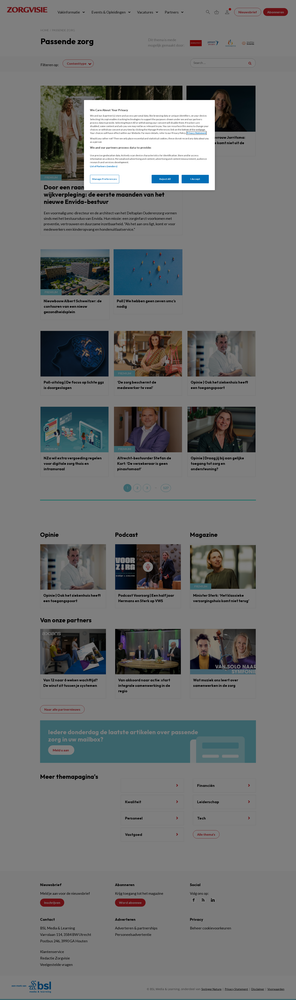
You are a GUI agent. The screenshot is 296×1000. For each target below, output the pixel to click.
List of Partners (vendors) (103, 166)
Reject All (165, 179)
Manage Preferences (104, 179)
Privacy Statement (196, 133)
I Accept (195, 179)
